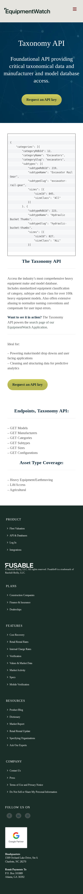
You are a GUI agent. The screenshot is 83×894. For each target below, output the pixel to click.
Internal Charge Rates (20, 649)
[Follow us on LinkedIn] (18, 815)
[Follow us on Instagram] (27, 815)
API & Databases (18, 535)
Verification (15, 656)
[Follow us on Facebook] (9, 815)
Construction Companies (22, 595)
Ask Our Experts (18, 745)
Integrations (15, 549)
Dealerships (15, 609)
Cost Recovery (17, 634)
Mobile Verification (19, 684)
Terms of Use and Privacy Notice (26, 784)
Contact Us (15, 770)
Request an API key (41, 100)
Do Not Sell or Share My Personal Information (33, 791)
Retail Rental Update (20, 731)
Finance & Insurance (20, 602)
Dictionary (15, 716)
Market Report (17, 723)
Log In (13, 542)
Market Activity (17, 670)
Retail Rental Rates (19, 641)
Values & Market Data (21, 663)
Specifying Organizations (22, 738)
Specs (13, 677)
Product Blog (16, 709)
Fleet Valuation (17, 528)
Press (12, 777)
